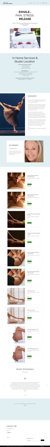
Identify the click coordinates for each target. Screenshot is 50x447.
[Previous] (3, 385)
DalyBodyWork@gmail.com (22, 79)
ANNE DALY (5, 2)
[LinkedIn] (10, 432)
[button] (46, 3)
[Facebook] (7, 432)
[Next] (46, 385)
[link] (33, 176)
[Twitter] (8, 432)
